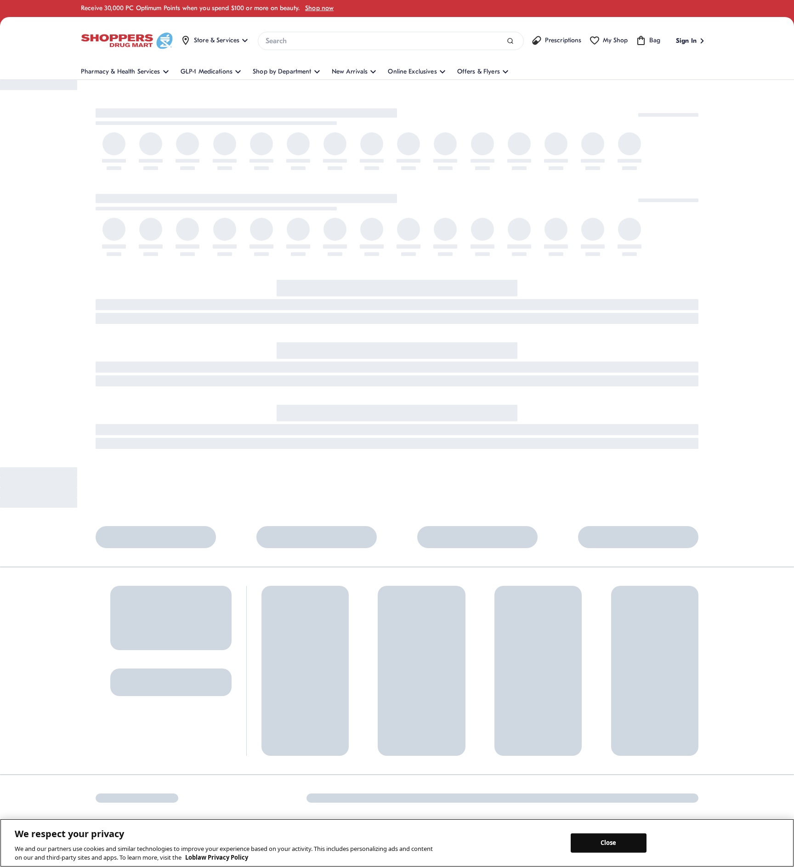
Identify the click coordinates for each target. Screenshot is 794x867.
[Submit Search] (510, 41)
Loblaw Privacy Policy (216, 857)
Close (609, 843)
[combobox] (390, 41)
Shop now (319, 8)
